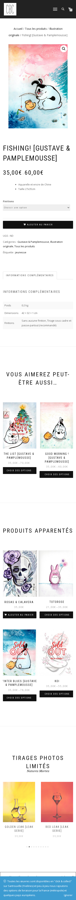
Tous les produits (36, 29)
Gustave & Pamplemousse (33, 242)
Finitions (8, 201)
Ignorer (68, 895)
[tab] (30, 276)
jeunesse (20, 252)
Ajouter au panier (40, 224)
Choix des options (19, 470)
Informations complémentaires (30, 275)
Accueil (18, 29)
